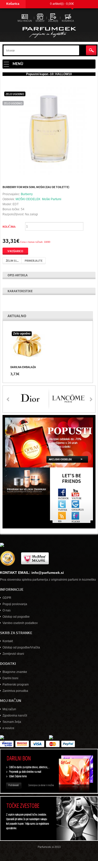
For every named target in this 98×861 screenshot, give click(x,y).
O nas (7, 610)
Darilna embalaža (23, 367)
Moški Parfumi (51, 199)
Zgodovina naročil (15, 715)
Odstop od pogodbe (16, 616)
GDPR (7, 598)
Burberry (27, 194)
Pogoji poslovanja (15, 604)
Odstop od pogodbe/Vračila (21, 647)
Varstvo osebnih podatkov (20, 623)
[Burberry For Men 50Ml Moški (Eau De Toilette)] (49, 128)
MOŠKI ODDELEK (28, 199)
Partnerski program (16, 684)
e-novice (8, 728)
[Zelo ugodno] (27, 345)
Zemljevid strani (13, 654)
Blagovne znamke (15, 672)
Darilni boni (10, 678)
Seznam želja (12, 722)
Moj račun (9, 709)
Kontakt (8, 641)
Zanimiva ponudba (15, 691)
